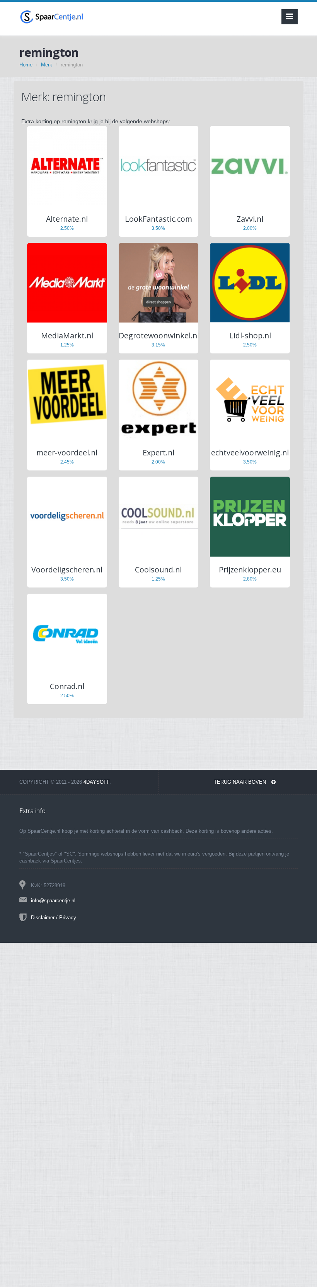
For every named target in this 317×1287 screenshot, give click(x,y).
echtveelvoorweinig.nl (250, 452)
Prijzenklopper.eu (250, 569)
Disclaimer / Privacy (53, 917)
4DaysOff (96, 782)
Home (25, 65)
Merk (46, 65)
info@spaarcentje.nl (53, 900)
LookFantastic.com (158, 219)
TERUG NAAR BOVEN (241, 782)
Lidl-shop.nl (250, 335)
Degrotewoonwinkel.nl (159, 335)
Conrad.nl (67, 686)
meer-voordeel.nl (66, 452)
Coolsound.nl (158, 569)
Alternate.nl (67, 219)
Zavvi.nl (250, 219)
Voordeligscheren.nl (66, 569)
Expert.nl (158, 452)
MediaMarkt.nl (67, 335)
